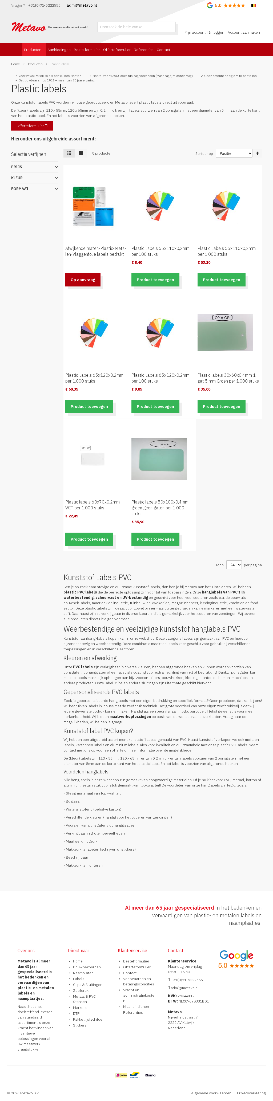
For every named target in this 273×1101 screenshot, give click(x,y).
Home (16, 64)
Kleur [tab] (17, 177)
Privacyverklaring (251, 1093)
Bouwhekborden (87, 967)
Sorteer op (204, 153)
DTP (76, 1013)
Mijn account (195, 32)
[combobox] (136, 27)
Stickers (79, 1025)
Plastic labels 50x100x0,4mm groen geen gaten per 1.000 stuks (159, 507)
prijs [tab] (16, 166)
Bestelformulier (136, 961)
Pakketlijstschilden (89, 1019)
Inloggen (216, 32)
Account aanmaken (244, 32)
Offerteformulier (31, 125)
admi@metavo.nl (184, 987)
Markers (80, 1007)
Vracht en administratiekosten (138, 995)
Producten (35, 64)
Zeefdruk (81, 990)
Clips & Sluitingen (87, 984)
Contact (129, 972)
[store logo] (50, 27)
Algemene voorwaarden (211, 1093)
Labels (78, 978)
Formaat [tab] (20, 188)
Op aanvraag (83, 279)
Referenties (133, 1012)
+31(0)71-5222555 (186, 979)
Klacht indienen (136, 1006)
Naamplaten (83, 972)
